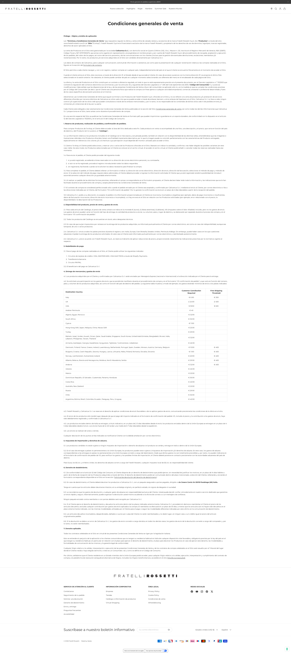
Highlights (130, 9)
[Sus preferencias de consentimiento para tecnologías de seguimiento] (287, 649)
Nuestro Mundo (175, 9)
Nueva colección (117, 9)
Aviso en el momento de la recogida (134, 650)
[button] (284, 9)
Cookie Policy (153, 595)
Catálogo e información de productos (121, 599)
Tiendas (109, 595)
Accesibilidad (69, 614)
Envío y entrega (70, 607)
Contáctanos (69, 591)
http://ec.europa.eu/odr (176, 558)
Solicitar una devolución (73, 599)
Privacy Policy (153, 591)
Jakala (89, 641)
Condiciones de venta (156, 599)
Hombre (148, 9)
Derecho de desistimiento (74, 603)
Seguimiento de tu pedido (74, 595)
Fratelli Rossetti (74, 641)
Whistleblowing (154, 603)
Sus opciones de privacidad (153, 650)
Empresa (109, 591)
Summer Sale (160, 9)
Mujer (140, 9)
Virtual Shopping (112, 603)
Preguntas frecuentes (72, 610)
